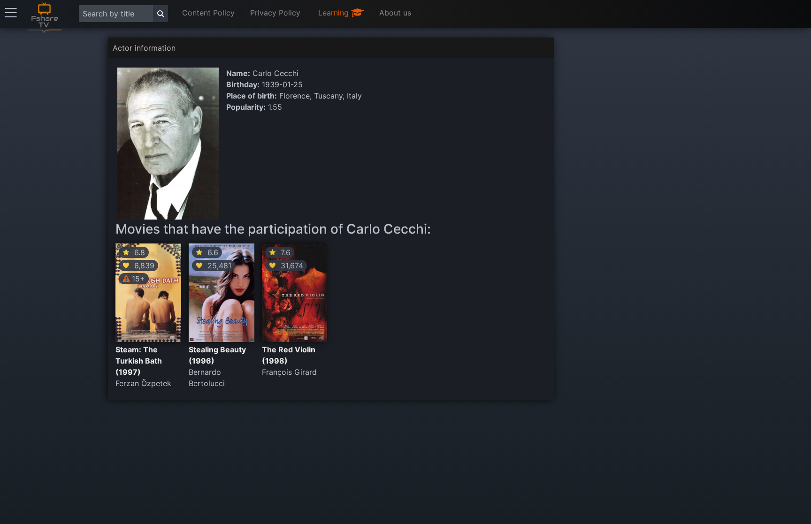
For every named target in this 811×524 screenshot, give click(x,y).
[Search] (160, 13)
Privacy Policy (275, 12)
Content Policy (208, 12)
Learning (334, 12)
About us (395, 12)
